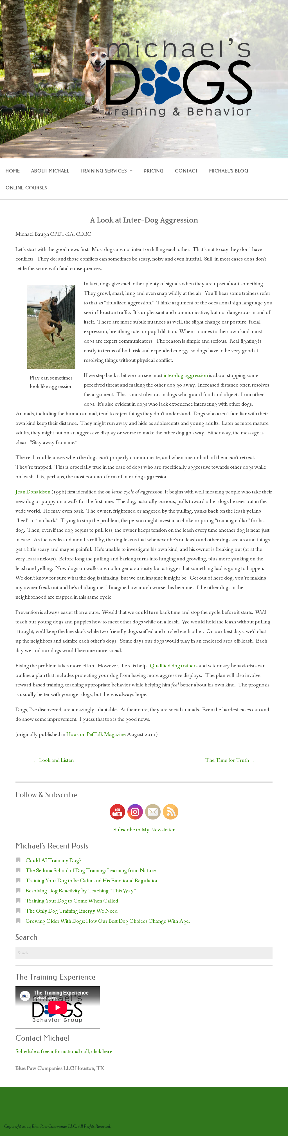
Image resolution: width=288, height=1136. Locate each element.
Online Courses (26, 187)
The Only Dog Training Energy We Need (72, 911)
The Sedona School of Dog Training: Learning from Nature (91, 870)
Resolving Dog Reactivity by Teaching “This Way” (81, 891)
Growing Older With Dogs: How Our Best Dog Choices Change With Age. (108, 921)
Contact (186, 171)
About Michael (50, 171)
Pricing (154, 171)
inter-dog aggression (186, 375)
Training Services (104, 171)
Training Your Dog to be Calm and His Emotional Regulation (92, 880)
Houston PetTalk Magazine (96, 734)
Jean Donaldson (32, 492)
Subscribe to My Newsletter (144, 830)
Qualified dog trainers (173, 666)
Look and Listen (53, 760)
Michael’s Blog (228, 171)
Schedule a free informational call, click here (63, 1051)
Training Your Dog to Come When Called (72, 901)
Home (13, 171)
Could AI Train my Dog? (53, 860)
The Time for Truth (230, 760)
